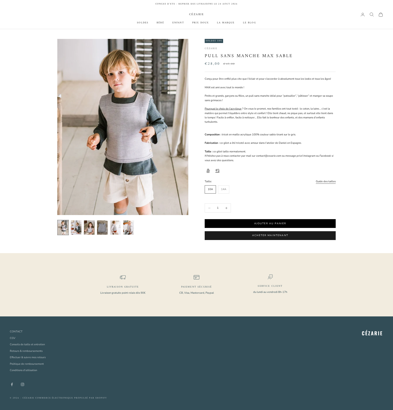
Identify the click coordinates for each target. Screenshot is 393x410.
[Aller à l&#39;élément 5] (115, 227)
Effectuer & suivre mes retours (28, 357)
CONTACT (16, 331)
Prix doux (200, 23)
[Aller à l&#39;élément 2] (76, 227)
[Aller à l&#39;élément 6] (128, 227)
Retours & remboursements (26, 351)
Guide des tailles (326, 181)
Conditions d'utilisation (23, 370)
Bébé (160, 23)
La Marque (226, 23)
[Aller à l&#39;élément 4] (102, 227)
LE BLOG (249, 23)
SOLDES (142, 23)
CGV (12, 338)
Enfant (178, 23)
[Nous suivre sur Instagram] (22, 384)
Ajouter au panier (270, 223)
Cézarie (211, 48)
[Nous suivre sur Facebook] (12, 384)
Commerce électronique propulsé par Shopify (71, 398)
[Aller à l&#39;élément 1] (63, 227)
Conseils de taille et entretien (27, 344)
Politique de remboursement (27, 364)
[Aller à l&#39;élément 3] (89, 227)
